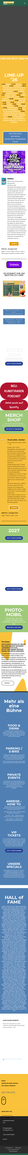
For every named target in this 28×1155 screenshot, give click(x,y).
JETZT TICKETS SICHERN (14, 363)
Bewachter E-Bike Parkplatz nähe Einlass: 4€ (14, 321)
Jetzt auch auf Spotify (14, 405)
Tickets (14, 264)
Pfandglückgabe (7, 1128)
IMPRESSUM (18, 1148)
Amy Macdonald (7, 106)
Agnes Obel (22, 106)
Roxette (6, 98)
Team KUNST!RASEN (8, 1134)
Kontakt (7, 683)
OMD (8, 102)
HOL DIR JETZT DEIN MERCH (14, 429)
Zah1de (9, 104)
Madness (21, 91)
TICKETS (14, 244)
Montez (19, 84)
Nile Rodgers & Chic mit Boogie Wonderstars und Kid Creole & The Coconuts (14, 89)
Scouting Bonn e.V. (8, 1130)
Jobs (4, 1122)
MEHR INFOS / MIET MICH (14, 627)
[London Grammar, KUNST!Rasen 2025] (13, 1058)
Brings (8, 84)
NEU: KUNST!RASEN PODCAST (14, 391)
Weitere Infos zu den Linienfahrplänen (14, 312)
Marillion (5, 86)
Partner (5, 1139)
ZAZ (23, 93)
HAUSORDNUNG (13, 1151)
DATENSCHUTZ (9, 1148)
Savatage (22, 100)
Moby (18, 104)
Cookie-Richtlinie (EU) (13, 1149)
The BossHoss (12, 107)
